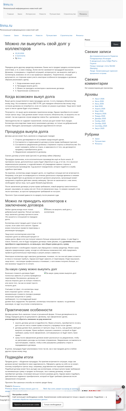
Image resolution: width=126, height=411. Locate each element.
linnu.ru (8, 4)
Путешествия (55, 14)
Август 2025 (99, 128)
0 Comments (20, 55)
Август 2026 (99, 98)
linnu (19, 58)
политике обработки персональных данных (29, 399)
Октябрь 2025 (100, 123)
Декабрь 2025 (100, 118)
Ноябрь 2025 (100, 121)
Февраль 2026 (100, 113)
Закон (19, 14)
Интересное (31, 14)
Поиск (87, 39)
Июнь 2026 (99, 103)
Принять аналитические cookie (26, 405)
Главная (10, 14)
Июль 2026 (99, 101)
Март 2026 (99, 111)
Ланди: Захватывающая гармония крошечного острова (104, 71)
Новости (42, 14)
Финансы (83, 14)
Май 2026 (99, 106)
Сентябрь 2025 (101, 126)
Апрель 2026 (100, 108)
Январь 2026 (100, 116)
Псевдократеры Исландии (100, 58)
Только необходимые (52, 405)
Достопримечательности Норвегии (104, 56)
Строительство (70, 14)
